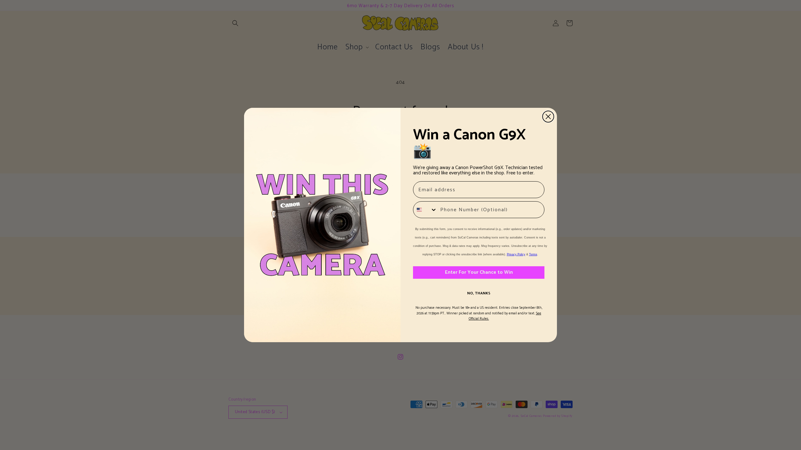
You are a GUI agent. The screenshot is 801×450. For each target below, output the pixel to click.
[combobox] (425, 210)
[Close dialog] (548, 116)
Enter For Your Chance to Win (479, 272)
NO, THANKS (478, 293)
